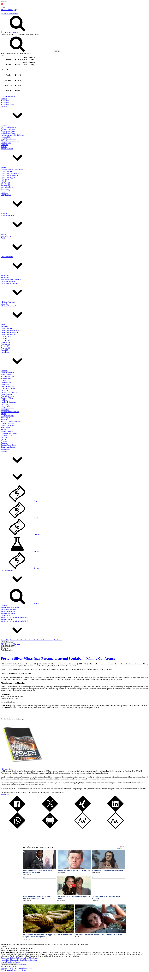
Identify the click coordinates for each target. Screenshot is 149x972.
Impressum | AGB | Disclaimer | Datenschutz (16, 968)
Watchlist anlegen (7, 619)
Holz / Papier (5, 406)
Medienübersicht (6, 236)
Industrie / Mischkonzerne (10, 412)
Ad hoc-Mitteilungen (8, 10)
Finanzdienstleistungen (9, 392)
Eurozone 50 (5, 185)
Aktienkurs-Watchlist (8, 611)
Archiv (3, 238)
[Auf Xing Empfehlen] (82, 811)
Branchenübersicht (7, 215)
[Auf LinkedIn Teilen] (115, 811)
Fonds (36, 501)
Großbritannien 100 (7, 187)
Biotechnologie (6, 378)
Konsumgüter (5, 418)
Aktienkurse (5, 275)
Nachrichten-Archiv (13, 962)
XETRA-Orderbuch (8, 302)
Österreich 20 (5, 191)
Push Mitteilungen (7, 642)
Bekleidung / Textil (7, 376)
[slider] (4, 651)
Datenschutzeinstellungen (10, 964)
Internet (3, 414)
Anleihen (37, 518)
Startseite (4, 99)
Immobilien (5, 410)
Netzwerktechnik (7, 435)
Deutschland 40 (6, 171)
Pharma (3, 439)
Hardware (4, 404)
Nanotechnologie (7, 431)
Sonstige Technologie (8, 445)
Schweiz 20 (5, 189)
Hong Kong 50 (6, 195)
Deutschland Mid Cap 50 (9, 175)
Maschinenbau (6, 427)
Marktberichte (5, 137)
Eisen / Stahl (5, 384)
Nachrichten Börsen (8, 960)
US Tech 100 (5, 183)
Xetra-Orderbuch (17, 958)
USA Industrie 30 (7, 179)
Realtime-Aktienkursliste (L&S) (12, 279)
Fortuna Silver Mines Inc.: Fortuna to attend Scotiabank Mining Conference (58, 658)
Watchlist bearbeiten (8, 613)
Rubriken (4, 125)
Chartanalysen (6, 143)
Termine (4, 147)
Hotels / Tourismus (7, 408)
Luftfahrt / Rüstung (7, 425)
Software (4, 443)
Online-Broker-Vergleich (9, 283)
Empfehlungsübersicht (8, 139)
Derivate (36, 535)
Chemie (3, 380)
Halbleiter (4, 400)
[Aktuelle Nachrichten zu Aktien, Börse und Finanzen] (9, 14)
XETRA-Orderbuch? (8, 306)
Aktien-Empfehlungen (22, 960)
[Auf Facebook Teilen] (17, 811)
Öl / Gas (4, 437)
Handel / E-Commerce (8, 402)
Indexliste (4, 326)
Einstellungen (5, 615)
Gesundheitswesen (7, 396)
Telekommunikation (8, 447)
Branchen (4, 213)
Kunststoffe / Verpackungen (10, 421)
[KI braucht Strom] (21, 767)
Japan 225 (4, 193)
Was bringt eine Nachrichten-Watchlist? (14, 617)
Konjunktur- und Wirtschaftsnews (12, 135)
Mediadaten (23, 964)
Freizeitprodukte (6, 394)
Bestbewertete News (8, 131)
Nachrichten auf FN (8, 104)
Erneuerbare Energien (8, 388)
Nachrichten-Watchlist (8, 609)
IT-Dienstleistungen (7, 416)
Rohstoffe (4, 441)
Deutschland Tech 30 (8, 177)
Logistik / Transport (7, 423)
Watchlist (37, 603)
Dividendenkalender (8, 281)
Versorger (4, 451)
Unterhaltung (5, 449)
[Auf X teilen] (50, 811)
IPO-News (4, 145)
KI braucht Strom (7, 769)
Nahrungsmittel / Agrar (9, 433)
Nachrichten (5, 101)
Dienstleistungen (6, 382)
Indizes (3, 167)
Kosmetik (4, 420)
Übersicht (4, 304)
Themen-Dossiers (7, 149)
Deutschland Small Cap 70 (10, 173)
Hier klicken (5, 794)
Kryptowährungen (7, 570)
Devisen (36, 568)
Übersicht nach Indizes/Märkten (12, 169)
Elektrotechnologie (7, 386)
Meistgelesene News (8, 133)
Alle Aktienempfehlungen (10, 141)
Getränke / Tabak (7, 398)
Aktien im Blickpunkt (8, 127)
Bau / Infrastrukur (7, 374)
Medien (3, 234)
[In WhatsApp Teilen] (17, 828)
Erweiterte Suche (9, 96)
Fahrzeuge (4, 390)
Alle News (4, 106)
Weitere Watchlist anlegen (10, 607)
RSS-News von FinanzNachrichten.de (14, 970)
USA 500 (4, 181)
